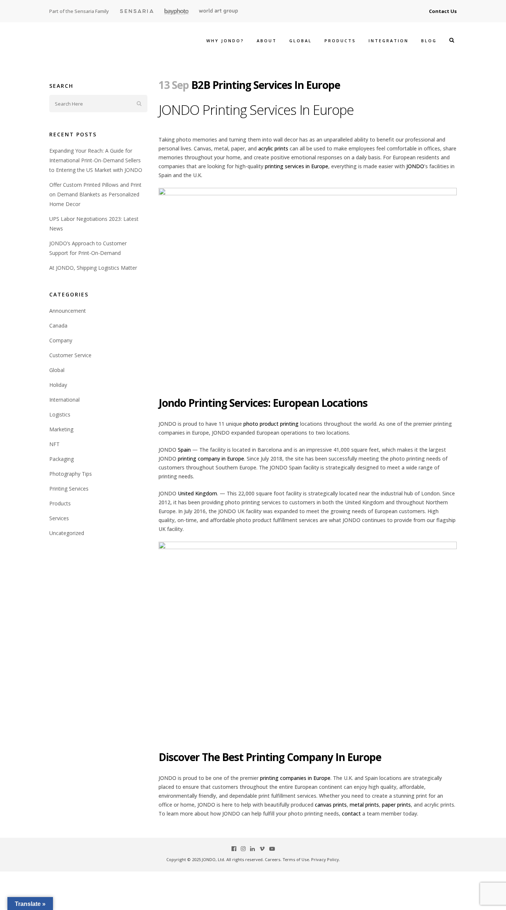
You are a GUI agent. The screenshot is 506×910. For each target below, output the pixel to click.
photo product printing (271, 423)
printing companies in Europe (295, 777)
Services (59, 518)
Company (60, 340)
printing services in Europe (296, 166)
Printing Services (69, 488)
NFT (54, 444)
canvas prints (331, 804)
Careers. (273, 859)
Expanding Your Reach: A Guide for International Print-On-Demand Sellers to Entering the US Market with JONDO (95, 160)
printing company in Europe (211, 458)
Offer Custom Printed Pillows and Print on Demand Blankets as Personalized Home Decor (95, 194)
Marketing (61, 429)
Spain (184, 449)
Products (60, 503)
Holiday (58, 384)
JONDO (415, 166)
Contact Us (443, 11)
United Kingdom (197, 493)
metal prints (364, 804)
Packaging (61, 458)
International (64, 399)
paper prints (396, 804)
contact (351, 813)
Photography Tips (70, 473)
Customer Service (70, 355)
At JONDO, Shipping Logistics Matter (93, 267)
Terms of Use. (296, 859)
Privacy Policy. (325, 859)
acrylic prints (273, 148)
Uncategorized (66, 533)
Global (56, 369)
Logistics (59, 414)
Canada (58, 325)
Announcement (67, 310)
